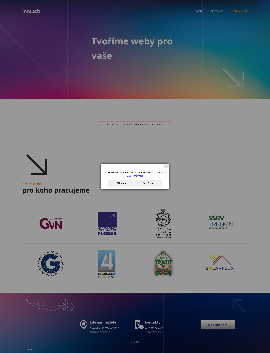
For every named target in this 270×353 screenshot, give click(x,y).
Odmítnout (148, 183)
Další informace (135, 175)
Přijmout (121, 183)
